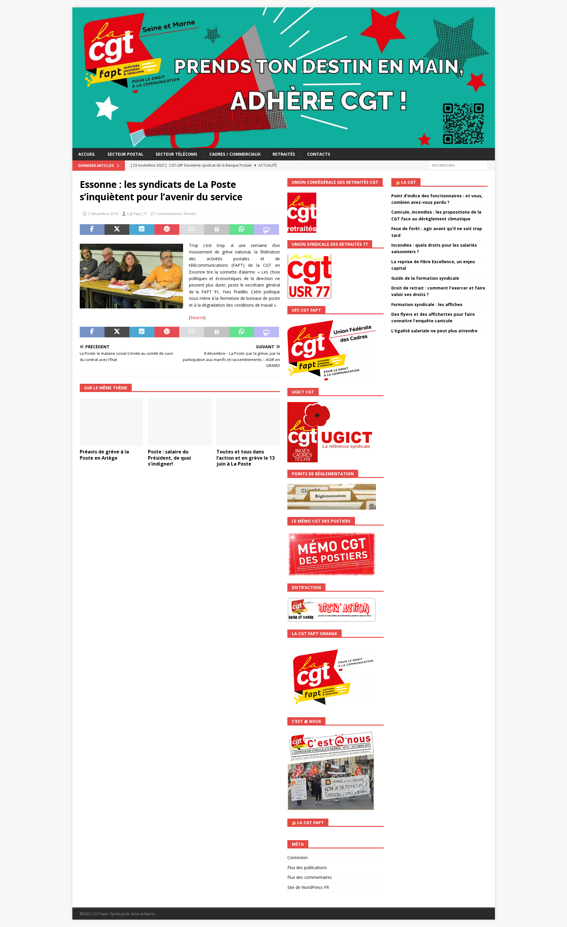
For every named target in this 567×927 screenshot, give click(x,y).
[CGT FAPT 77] (283, 144)
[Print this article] (216, 229)
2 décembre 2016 (103, 213)
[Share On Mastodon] (266, 229)
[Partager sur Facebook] (92, 229)
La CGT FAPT (310, 822)
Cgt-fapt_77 (137, 213)
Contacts (318, 154)
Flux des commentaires (309, 877)
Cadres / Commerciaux (234, 154)
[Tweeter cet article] (117, 229)
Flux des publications (307, 867)
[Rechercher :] (458, 165)
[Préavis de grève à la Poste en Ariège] (111, 421)
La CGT (408, 182)
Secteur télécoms (176, 154)
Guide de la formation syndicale (425, 278)
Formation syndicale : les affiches (426, 304)
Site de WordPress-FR (308, 887)
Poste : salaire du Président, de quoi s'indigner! (169, 457)
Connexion (297, 857)
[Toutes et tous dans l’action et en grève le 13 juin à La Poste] (248, 421)
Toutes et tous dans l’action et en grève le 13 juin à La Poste (245, 457)
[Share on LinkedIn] (141, 229)
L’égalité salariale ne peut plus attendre (434, 331)
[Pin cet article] (166, 229)
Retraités (284, 154)
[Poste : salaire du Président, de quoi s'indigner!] (179, 421)
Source (197, 317)
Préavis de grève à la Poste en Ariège (104, 454)
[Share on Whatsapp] (241, 229)
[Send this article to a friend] (191, 229)
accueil (86, 154)
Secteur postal (125, 154)
